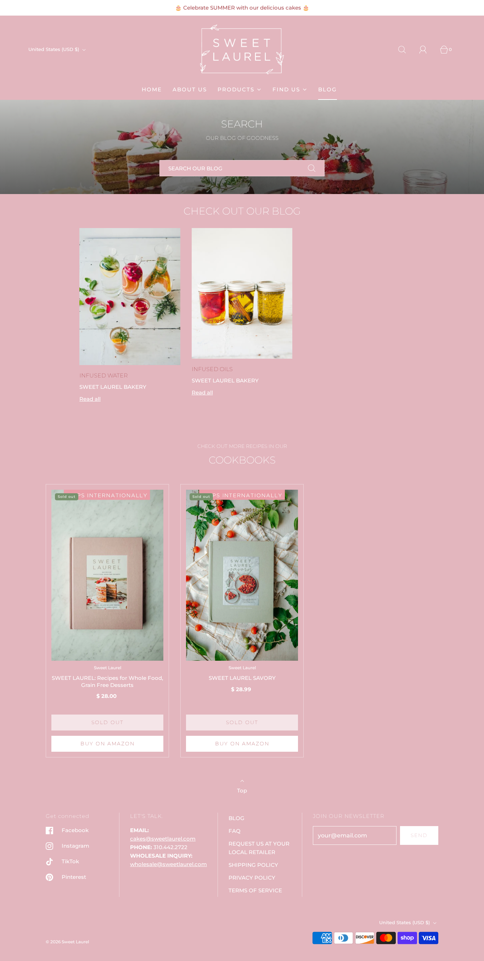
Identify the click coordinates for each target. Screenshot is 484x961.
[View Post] (129, 296)
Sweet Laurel (107, 667)
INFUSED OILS (212, 369)
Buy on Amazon (107, 743)
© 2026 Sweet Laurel (67, 941)
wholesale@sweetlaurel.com (168, 864)
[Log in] (427, 49)
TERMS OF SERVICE (255, 890)
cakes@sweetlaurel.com (163, 838)
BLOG (327, 89)
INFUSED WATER (103, 375)
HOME (152, 89)
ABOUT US (190, 89)
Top (242, 790)
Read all (90, 399)
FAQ (235, 831)
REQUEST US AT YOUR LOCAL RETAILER (259, 847)
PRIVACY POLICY (252, 877)
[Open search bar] (406, 49)
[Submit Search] (312, 168)
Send (419, 835)
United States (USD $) (54, 49)
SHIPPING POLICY (253, 865)
